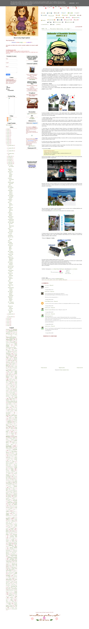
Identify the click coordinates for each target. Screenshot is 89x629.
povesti (54, 279)
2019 (8, 139)
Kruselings (7, 470)
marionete (9, 486)
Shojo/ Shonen (14, 568)
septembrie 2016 (11, 153)
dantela (12, 410)
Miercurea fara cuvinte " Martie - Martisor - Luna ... (10, 248)
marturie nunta (12, 487)
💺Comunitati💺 (44, 15)
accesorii (7, 342)
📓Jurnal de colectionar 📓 (69, 22)
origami (7, 513)
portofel (14, 527)
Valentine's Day (11, 595)
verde (16, 596)
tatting (15, 580)
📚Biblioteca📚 (56, 12)
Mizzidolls (15, 501)
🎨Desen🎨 (58, 15)
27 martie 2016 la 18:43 (49, 324)
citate (14, 394)
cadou (16, 378)
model (16, 502)
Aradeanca (15, 359)
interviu (16, 456)
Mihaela (15, 496)
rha (8, 120)
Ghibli (14, 437)
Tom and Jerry (14, 588)
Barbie (7, 365)
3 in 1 (16, 334)
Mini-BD (14, 497)
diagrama (11, 416)
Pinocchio (11, 524)
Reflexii (10, 544)
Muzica (15, 504)
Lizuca (14, 477)
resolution (7, 546)
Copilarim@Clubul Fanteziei (12, 401)
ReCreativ (15, 543)
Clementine (7, 395)
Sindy (15, 570)
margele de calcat (8, 485)
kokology (11, 467)
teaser (12, 581)
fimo (9, 428)
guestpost (7, 439)
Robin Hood (10, 186)
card (11, 382)
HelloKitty (15, 448)
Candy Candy (13, 380)
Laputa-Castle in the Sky (10, 472)
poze (12, 529)
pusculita (13, 539)
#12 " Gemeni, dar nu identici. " (11, 166)
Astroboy (12, 361)
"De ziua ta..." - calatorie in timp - (10, 278)
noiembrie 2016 (11, 148)
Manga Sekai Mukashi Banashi (11, 482)
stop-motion (10, 573)
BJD (8, 371)
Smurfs (10, 571)
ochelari (9, 509)
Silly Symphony (12, 569)
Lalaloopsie (13, 471)
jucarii (16, 459)
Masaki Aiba (8, 488)
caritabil (15, 382)
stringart (15, 573)
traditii (15, 591)
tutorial (15, 593)
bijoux (7, 370)
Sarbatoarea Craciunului (12, 557)
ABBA (14, 341)
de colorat (10, 411)
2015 (8, 318)
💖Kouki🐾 (68, 17)
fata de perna (14, 425)
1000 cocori (8, 333)
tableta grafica (65, 279)
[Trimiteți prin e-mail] (42, 278)
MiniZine (13, 498)
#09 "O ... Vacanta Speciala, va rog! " (56, 28)
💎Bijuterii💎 (63, 12)
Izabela (46, 291)
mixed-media (15, 500)
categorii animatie (14, 387)
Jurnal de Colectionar (10, 462)
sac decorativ (13, 553)
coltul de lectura (12, 398)
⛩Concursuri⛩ (51, 15)
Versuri (12, 597)
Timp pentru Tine (14, 586)
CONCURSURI (32, 79)
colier (10, 397)
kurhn (12, 470)
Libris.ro (13, 475)
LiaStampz (8, 475)
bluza (12, 371)
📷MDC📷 (49, 22)
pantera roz (15, 515)
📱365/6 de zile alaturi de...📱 (58, 22)
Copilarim (37, 612)
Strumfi (9, 574)
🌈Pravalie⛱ (43, 20)
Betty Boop (9, 369)
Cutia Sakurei (10, 235)
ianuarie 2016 (10, 316)
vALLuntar (7, 596)
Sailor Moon (8, 554)
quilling (7, 541)
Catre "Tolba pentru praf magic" (10, 311)
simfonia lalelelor (9, 570)
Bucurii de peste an (10, 375)
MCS (7, 490)
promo (57, 279)
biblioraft (14, 369)
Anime (7, 357)
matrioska (14, 489)
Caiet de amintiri (12, 379)
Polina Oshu (10, 526)
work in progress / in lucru (11, 605)
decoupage (8, 414)
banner (13, 364)
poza (7, 529)
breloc (10, 373)
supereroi (15, 575)
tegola (11, 582)
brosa (10, 374)
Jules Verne (12, 460)
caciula (11, 378)
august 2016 (10, 156)
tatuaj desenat (8, 581)
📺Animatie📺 (49, 12)
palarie (14, 513)
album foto (10, 351)
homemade (15, 449)
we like (9, 603)
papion (9, 517)
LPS (15, 478)
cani (6, 381)
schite (16, 561)
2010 (8, 325)
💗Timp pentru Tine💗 (68, 19)
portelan (9, 527)
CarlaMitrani (10, 383)
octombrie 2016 (11, 150)
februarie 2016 (10, 314)
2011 (8, 324)
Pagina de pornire (62, 367)
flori (12, 428)
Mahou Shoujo (14, 479)
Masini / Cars (8, 489)
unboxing (11, 594)
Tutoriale (32, 117)
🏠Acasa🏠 (43, 12)
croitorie (13, 406)
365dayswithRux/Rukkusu (11, 337)
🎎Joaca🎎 (79, 15)
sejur (60, 259)
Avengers (14, 362)
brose (14, 374)
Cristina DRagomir (48, 301)
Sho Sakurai (8, 568)
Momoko (9, 503)
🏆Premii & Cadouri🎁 (51, 19)
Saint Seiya (14, 554)
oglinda (14, 509)
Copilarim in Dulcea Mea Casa (11, 400)
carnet (16, 383)
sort (6, 572)
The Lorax (13, 584)
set (16, 566)
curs (16, 408)
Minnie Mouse (8, 499)
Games (12, 434)
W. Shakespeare (15, 602)
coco (46, 285)
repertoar (15, 544)
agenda (10, 348)
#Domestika (15, 329)
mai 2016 (9, 160)
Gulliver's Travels (14, 439)
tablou (16, 579)
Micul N (9, 495)
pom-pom (15, 526)
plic (8, 525)
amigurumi (8, 353)
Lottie (11, 478)
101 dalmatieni (10, 334)
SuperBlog (60, 279)
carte (12, 384)
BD (9, 366)
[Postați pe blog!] (44, 278)
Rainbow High (14, 541)
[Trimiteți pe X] (45, 278)
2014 (8, 319)
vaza (12, 596)
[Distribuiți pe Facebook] (47, 278)
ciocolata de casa (8, 394)
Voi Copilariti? (32, 118)
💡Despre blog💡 (65, 15)
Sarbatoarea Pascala (13, 558)
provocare (15, 534)
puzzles (13, 540)
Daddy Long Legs (14, 409)
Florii (13, 430)
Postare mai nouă (44, 367)
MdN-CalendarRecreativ (13, 490)
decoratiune (9, 412)
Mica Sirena (13, 492)
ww (16, 606)
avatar (9, 362)
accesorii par (13, 342)
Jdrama (8, 459)
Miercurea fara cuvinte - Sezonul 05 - (10, 307)
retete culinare (14, 546)
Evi (15, 424)
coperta (14, 399)
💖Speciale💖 (76, 19)
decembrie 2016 (11, 145)
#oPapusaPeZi (10, 331)
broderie (15, 373)
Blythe (16, 371)
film (12, 427)
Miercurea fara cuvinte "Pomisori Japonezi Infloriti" (10, 174)
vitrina (7, 601)
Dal (8, 410)
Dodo (16, 417)
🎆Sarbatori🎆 (59, 19)
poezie (16, 525)
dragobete (9, 421)
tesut (13, 583)
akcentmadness (8, 350)
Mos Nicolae (15, 503)
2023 (8, 133)
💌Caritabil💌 (76, 12)
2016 (8, 143)
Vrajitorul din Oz (8, 602)
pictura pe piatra (10, 522)
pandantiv (8, 514)
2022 (8, 135)
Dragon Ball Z (15, 421)
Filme (16, 427)
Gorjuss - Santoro (13, 438)
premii (7, 530)
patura (16, 518)
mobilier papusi (10, 502)
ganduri (51, 279)
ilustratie (12, 453)
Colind (15, 397)
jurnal (13, 461)
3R (16, 339)
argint (14, 360)
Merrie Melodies (9, 491)
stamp (16, 572)
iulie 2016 (10, 157)
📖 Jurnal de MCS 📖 (44, 24)
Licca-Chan (8, 476)
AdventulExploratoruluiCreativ (11, 347)
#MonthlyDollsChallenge (13, 330)
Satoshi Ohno (8, 560)
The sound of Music (14, 585)
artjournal (7, 361)
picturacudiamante (9, 523)
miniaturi (7, 498)
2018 (8, 141)
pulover (7, 539)
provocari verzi (13, 536)
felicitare (10, 426)
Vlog (13, 601)
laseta (16, 472)
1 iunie (14, 332)
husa (7, 451)
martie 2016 (10, 163)
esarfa (7, 424)
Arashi (9, 360)
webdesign (15, 603)
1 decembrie (8, 332)
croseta (7, 407)
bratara (16, 372)
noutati (16, 507)
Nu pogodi (10, 508)
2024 (8, 132)
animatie (12, 356)
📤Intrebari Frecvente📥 (60, 17)
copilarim (46, 307)
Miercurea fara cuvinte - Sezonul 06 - (10, 274)
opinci (15, 511)
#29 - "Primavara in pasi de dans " (11, 303)
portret (7, 528)
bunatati (8, 377)
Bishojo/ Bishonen (14, 370)
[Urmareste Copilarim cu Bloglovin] (32, 123)
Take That (10, 580)
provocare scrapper (13, 535)
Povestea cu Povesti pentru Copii (11, 179)
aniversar (15, 357)
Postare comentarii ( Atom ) (64, 369)
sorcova (14, 571)
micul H (15, 493)
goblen (7, 438)
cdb (9, 388)
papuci (13, 517)
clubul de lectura (14, 396)
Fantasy (7, 425)
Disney (10, 417)
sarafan (16, 556)
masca (14, 488)
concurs (45, 279)
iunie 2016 (10, 159)
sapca (12, 556)
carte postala (12, 385)
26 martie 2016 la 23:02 (49, 305)
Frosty (7, 434)
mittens (9, 500)
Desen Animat (14, 415)
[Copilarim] (11, 113)
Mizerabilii (10, 501)
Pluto (12, 525)
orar (7, 512)
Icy (16, 452)
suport (9, 576)
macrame (7, 479)
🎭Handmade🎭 (72, 15)
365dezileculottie (12, 338)
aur (16, 361)
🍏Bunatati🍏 (70, 12)
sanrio (9, 556)
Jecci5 (12, 459)
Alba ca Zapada (14, 350)
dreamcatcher (10, 422)
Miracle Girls (15, 499)
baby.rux (9, 117)
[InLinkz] (32, 135)
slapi (7, 571)
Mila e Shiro (10, 497)
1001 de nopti (15, 333)
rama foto (10, 542)
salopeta (7, 555)
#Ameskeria (8, 329)
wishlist (9, 604)
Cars (8, 384)
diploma (15, 416)
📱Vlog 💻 (52, 24)
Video (11, 600)
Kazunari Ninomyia (9, 463)
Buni (16, 377)
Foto (7, 431)
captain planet (11, 381)
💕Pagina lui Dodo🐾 (75, 17)
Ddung (16, 410)
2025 (8, 130)
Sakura (9, 240)
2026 (8, 129)
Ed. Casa (15, 422)
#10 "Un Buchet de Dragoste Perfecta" (10, 197)
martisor (15, 486)
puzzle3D (7, 540)
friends (12, 433)
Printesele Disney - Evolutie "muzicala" (11, 289)
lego (13, 474)
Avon (7, 363)
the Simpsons (8, 585)
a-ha (11, 341)
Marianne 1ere (15, 485)
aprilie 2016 (10, 162)
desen (48, 279)
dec (14, 411)
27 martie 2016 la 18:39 (49, 312)
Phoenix (13, 521)
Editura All (9, 423)
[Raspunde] (51, 285)
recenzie (10, 543)
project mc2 (13, 533)
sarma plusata (12, 559)
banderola (8, 364)
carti (11, 386)
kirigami (15, 465)
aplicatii (9, 359)
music (10, 504)
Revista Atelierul (13, 547)
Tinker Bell (10, 587)
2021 (8, 136)
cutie (9, 409)
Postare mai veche (80, 367)
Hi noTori (9, 449)
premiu (13, 530)
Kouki (12, 468)
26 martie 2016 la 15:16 (49, 289)
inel (16, 453)
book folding (11, 372)
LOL (7, 478)
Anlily (10, 358)
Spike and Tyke (11, 572)
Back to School (12, 363)
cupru (12, 408)
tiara (8, 586)
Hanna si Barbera (9, 447)
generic (9, 437)
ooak (7, 511)
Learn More (71, 3)
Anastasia (15, 353)
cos (14, 402)
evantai (11, 424)
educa (15, 423)
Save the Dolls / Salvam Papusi (11, 561)
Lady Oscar (8, 471)
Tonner (7, 591)
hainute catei (10, 440)
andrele (9, 354)
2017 (8, 142)
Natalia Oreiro (12, 505)
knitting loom (10, 466)
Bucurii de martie (11, 266)
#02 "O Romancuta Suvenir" (10, 282)
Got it (77, 3)
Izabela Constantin (49, 309)
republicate (11, 545)
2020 (8, 138)
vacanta (16, 594)
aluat (14, 352)
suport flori (15, 576)
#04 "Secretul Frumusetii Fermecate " (10, 263)
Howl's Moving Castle (12, 450)
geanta (16, 436)
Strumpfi (14, 574)
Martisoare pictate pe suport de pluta (11, 183)
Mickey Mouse (9, 493)
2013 (8, 321)
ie (8, 453)
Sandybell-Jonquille (13, 555)
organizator (13, 512)
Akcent (13, 349)
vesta (12, 598)
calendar (7, 380)
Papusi (8, 518)
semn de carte (14, 563)
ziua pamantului (14, 608)
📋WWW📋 (58, 24)
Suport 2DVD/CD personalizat (10, 230)
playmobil (15, 524)
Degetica (13, 414)
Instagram (15, 454)
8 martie (10, 340)
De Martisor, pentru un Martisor (10, 214)
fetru (7, 427)
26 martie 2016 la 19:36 (49, 299)
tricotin (10, 593)
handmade (9, 446)
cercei (11, 389)
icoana (13, 452)
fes (15, 426)
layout (9, 473)
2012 (8, 322)
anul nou (15, 358)
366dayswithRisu (9, 339)
